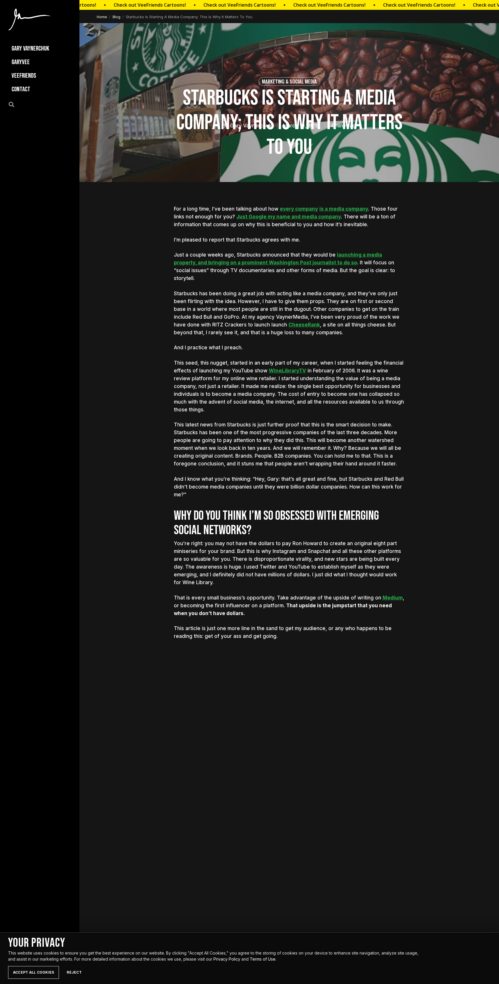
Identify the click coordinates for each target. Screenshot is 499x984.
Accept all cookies (33, 972)
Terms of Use (262, 959)
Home (102, 16)
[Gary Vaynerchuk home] (30, 19)
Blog (116, 16)
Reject (74, 972)
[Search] (15, 104)
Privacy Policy (226, 959)
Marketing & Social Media (289, 81)
